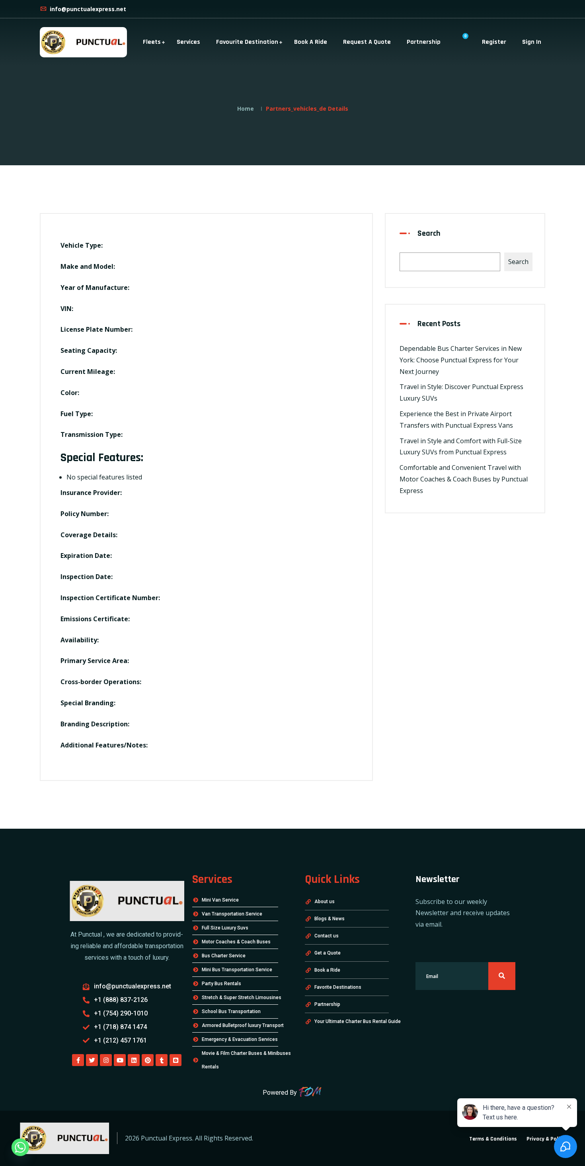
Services (188, 42)
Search (429, 233)
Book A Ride (310, 42)
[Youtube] (120, 1060)
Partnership (424, 42)
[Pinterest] (148, 1060)
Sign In (531, 42)
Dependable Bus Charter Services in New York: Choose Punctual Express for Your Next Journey (461, 360)
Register (494, 42)
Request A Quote (367, 42)
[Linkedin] (134, 1060)
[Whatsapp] (20, 1147)
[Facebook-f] (78, 1060)
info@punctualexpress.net (87, 9)
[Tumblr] (162, 1060)
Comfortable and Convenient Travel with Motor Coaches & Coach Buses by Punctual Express (464, 479)
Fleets (152, 42)
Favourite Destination (247, 42)
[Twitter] (92, 1060)
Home (245, 108)
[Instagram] (106, 1060)
